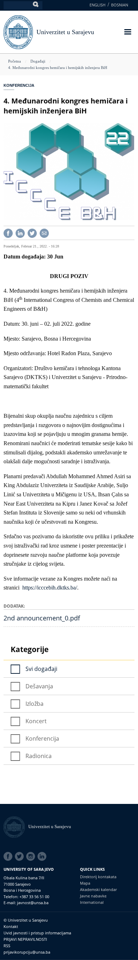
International (92, 902)
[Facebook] (8, 232)
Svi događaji (41, 669)
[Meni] (127, 32)
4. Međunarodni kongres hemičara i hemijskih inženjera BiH (57, 67)
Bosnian (119, 4)
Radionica (38, 756)
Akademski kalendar (98, 889)
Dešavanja (39, 686)
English (97, 4)
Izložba (34, 704)
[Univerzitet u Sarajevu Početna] (18, 31)
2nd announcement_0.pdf (42, 618)
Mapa (85, 883)
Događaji (37, 61)
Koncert (36, 721)
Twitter (20, 856)
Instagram (32, 856)
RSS (7, 946)
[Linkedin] (20, 232)
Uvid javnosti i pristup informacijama (37, 933)
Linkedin (43, 856)
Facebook (9, 856)
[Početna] (16, 826)
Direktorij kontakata (98, 877)
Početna (14, 61)
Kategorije (29, 649)
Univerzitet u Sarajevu (65, 32)
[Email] (44, 232)
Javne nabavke (93, 896)
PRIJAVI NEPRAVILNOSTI (25, 939)
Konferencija (19, 85)
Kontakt (11, 926)
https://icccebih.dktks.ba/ (49, 588)
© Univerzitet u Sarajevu (26, 920)
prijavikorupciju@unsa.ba (27, 952)
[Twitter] (32, 232)
